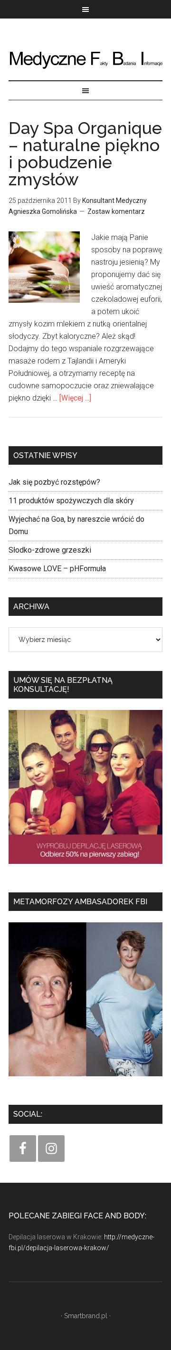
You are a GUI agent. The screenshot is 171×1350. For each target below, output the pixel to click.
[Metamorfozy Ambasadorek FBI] (85, 1079)
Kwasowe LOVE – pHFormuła (57, 568)
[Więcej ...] (75, 397)
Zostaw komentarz (116, 211)
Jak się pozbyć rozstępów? (54, 482)
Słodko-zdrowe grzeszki (50, 550)
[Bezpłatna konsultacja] (85, 866)
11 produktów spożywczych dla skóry (71, 500)
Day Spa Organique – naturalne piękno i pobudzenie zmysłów (85, 153)
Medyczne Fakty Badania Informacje (85, 59)
